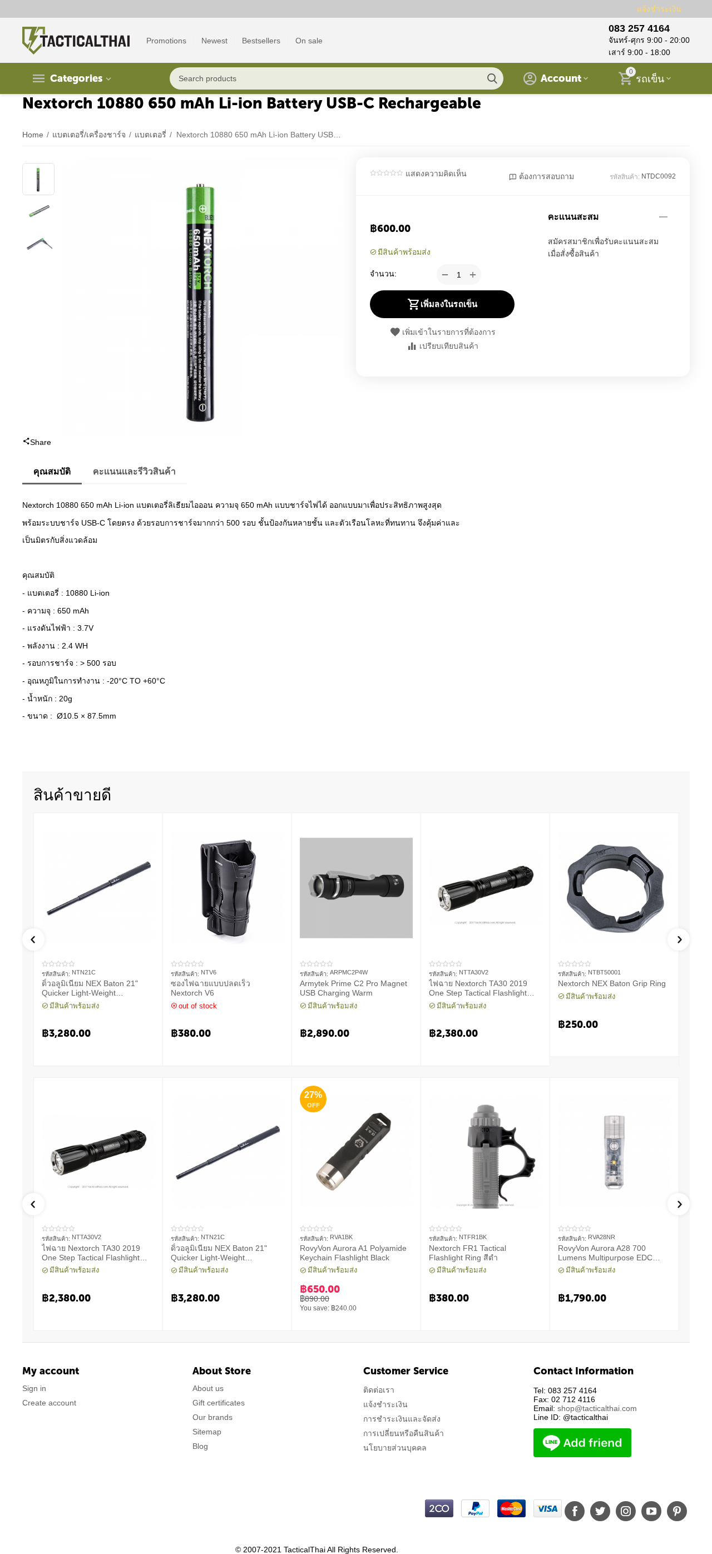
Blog (200, 1446)
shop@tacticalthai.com (597, 1408)
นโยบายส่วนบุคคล (395, 1447)
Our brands (212, 1417)
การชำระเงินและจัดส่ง (402, 1418)
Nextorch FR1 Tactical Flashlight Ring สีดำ (467, 1253)
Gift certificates (218, 1402)
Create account (49, 1402)
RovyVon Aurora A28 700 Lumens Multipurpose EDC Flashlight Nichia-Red (605, 1253)
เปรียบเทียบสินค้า (448, 346)
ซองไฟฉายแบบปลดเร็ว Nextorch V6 (210, 988)
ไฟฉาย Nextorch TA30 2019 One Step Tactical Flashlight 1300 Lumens (478, 988)
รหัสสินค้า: (625, 177)
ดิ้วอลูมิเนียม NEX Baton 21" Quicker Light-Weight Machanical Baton (90, 988)
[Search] (492, 78)
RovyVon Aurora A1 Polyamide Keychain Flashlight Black (353, 1253)
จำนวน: (383, 273)
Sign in (34, 1388)
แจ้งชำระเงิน (659, 8)
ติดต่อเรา (378, 1389)
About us (208, 1388)
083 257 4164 (639, 28)
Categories (76, 78)
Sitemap (206, 1431)
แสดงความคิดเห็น (436, 173)
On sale (309, 40)
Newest (214, 40)
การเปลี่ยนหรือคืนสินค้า (403, 1433)
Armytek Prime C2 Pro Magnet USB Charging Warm (353, 988)
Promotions (166, 40)
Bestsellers (261, 40)
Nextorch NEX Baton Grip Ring (612, 983)
